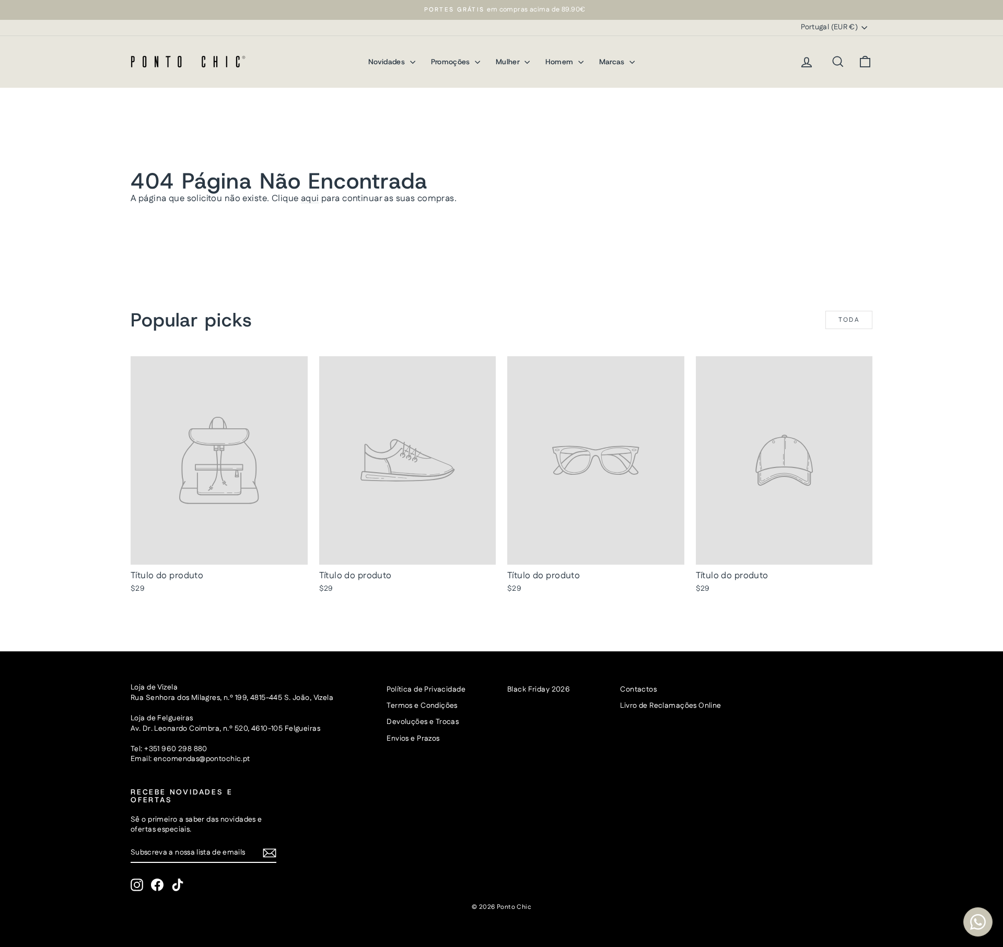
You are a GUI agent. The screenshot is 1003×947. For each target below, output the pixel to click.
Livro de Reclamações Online (670, 705)
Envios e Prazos (413, 738)
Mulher (509, 61)
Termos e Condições (422, 705)
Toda (849, 319)
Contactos (638, 689)
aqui (310, 198)
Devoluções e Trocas (423, 722)
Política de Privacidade (426, 689)
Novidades (387, 61)
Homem (560, 61)
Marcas (613, 61)
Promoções (452, 61)
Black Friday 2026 (538, 689)
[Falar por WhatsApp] (978, 922)
